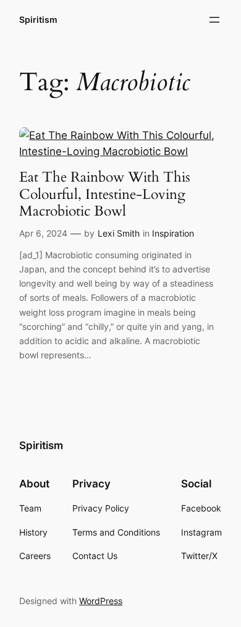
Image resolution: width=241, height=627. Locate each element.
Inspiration (173, 233)
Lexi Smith (119, 233)
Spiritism (38, 19)
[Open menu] (214, 19)
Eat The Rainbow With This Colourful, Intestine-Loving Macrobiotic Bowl (104, 194)
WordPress (100, 600)
